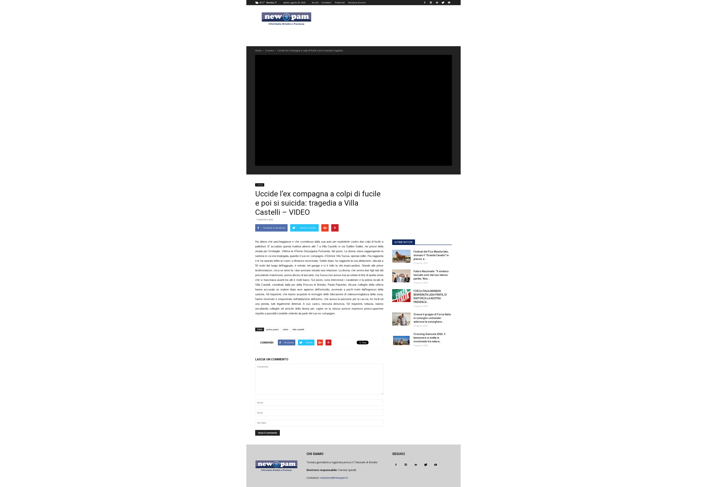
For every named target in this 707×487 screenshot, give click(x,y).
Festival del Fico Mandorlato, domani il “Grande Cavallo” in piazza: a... (431, 255)
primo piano (272, 329)
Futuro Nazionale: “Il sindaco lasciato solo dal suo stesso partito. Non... (431, 275)
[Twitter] (443, 2)
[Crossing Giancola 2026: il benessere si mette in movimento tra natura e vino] (401, 338)
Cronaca (259, 184)
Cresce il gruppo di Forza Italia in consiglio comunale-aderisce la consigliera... (432, 318)
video (285, 329)
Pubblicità (340, 2)
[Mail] (437, 2)
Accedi (315, 2)
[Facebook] (425, 2)
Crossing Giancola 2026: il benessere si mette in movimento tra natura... (429, 338)
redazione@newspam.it (334, 477)
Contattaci (326, 2)
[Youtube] (449, 2)
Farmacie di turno (357, 2)
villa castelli (298, 329)
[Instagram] (431, 2)
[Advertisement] (422, 213)
